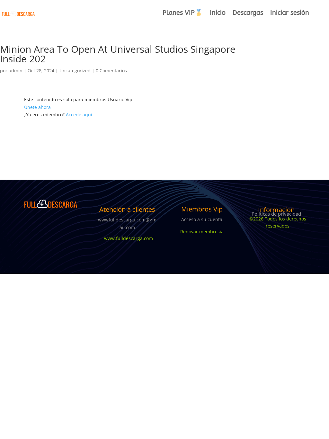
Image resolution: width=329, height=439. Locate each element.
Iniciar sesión (289, 13)
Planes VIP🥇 (183, 13)
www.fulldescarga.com (127, 238)
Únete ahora (37, 107)
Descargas (248, 13)
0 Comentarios (111, 70)
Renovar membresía (202, 231)
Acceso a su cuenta (201, 219)
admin (15, 70)
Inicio (218, 13)
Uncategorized (75, 70)
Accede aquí (79, 115)
